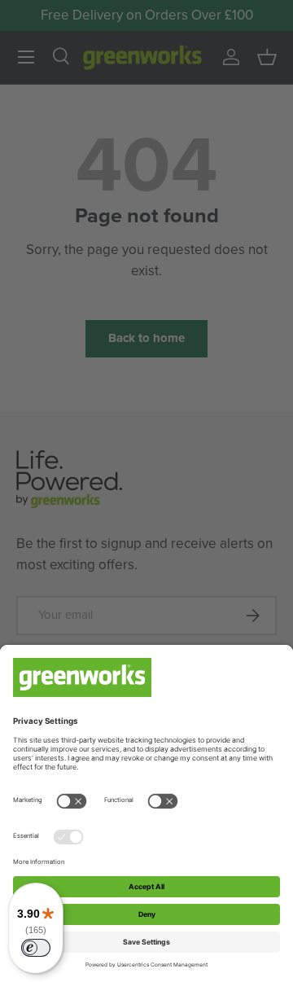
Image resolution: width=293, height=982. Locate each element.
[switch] (35, 948)
